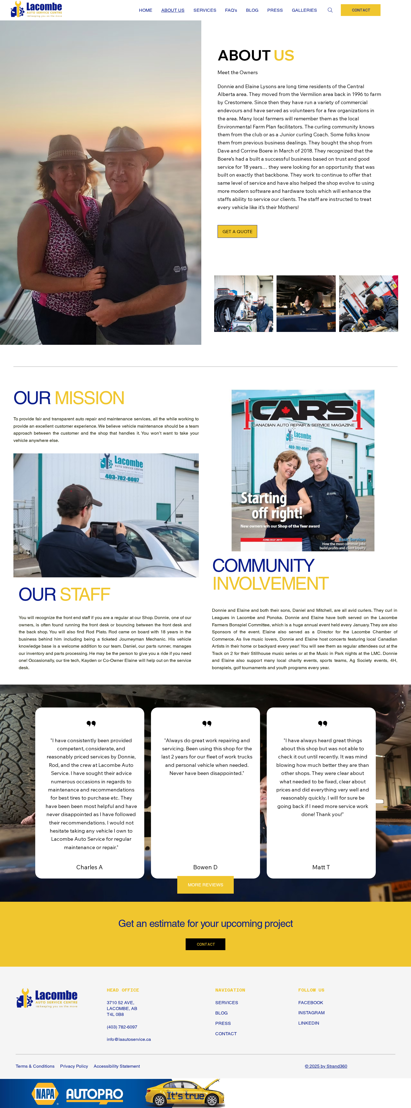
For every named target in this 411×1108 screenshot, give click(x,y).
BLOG (221, 1013)
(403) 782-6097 (122, 1027)
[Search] (330, 10)
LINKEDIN (308, 1023)
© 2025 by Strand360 (326, 1066)
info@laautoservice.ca (129, 1039)
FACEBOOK (310, 1002)
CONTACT (226, 1033)
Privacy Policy (74, 1066)
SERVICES (226, 1002)
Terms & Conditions (35, 1066)
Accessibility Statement (117, 1066)
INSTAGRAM (311, 1012)
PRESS (223, 1023)
